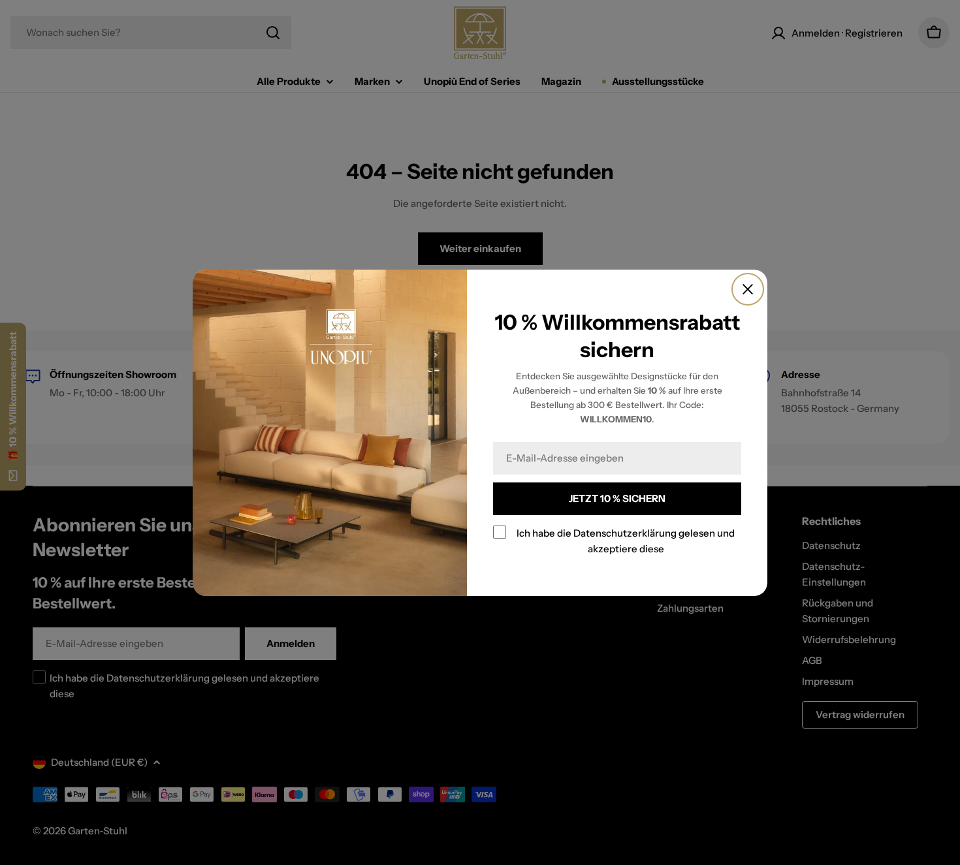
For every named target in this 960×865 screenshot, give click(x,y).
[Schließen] (748, 289)
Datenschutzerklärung (625, 533)
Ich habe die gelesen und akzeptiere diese (626, 541)
